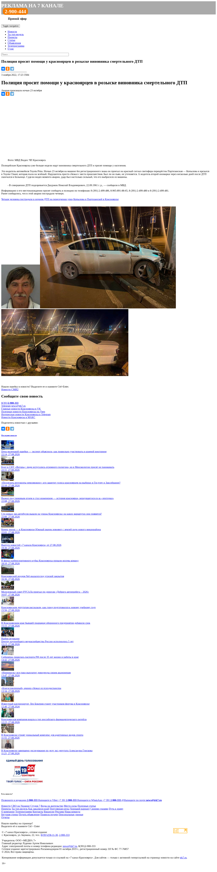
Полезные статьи (87, 806)
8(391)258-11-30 (49, 835)
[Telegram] (12, 69)
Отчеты (5, 817)
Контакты (38, 811)
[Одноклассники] (8, 69)
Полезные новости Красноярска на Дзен (23, 411)
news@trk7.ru (18, 406)
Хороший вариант (80, 808)
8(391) (9, 403)
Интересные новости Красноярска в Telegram (26, 414)
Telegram (6, 406)
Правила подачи (49, 814)
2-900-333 (64, 835)
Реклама (59, 811)
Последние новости (9, 435)
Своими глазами (99, 808)
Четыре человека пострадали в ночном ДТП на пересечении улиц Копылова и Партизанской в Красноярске (60, 199)
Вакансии (49, 811)
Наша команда (72, 811)
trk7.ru (183, 857)
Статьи (11, 40)
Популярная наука (59, 808)
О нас (11, 48)
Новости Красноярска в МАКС (18, 417)
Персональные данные (71, 814)
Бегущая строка (9, 814)
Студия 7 (35, 806)
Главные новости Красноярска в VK (21, 408)
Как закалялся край (38, 808)
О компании (8, 811)
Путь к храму (116, 808)
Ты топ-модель (16, 34)
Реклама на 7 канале (32, 5)
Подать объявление (29, 814)
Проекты (12, 37)
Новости (12, 31)
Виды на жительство (52, 806)
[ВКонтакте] (3, 69)
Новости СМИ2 (9, 389)
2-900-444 (15, 11)
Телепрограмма (16, 46)
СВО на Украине (20, 806)
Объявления (14, 43)
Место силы (70, 806)
